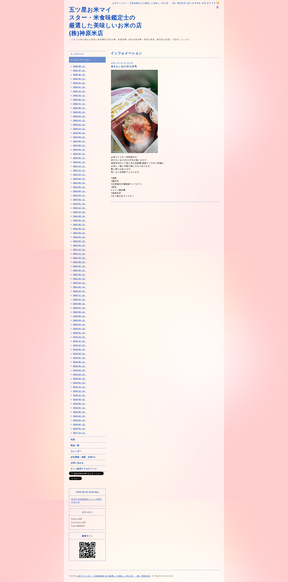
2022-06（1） (79, 225)
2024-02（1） (79, 158)
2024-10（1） (79, 129)
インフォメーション (80, 60)
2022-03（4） (79, 237)
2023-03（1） (79, 195)
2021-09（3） (79, 262)
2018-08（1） (79, 404)
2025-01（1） (79, 125)
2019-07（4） (79, 358)
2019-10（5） (79, 345)
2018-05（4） (79, 412)
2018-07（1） (79, 408)
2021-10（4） (79, 258)
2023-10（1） (79, 175)
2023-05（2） (79, 187)
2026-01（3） (79, 87)
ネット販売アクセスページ (84, 469)
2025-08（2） (79, 100)
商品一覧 (75, 445)
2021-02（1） (79, 283)
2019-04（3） (79, 370)
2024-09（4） (79, 133)
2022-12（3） (79, 208)
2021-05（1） (79, 275)
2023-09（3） (79, 179)
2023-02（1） (79, 200)
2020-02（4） (79, 329)
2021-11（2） (79, 254)
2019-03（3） (79, 374)
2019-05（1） (79, 366)
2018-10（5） (79, 395)
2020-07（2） (79, 308)
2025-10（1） (79, 95)
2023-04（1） (79, 191)
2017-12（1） (79, 433)
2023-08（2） (79, 183)
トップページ (77, 54)
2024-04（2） (79, 150)
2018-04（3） (79, 416)
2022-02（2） (79, 241)
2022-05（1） (79, 229)
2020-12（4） (79, 291)
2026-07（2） (79, 70)
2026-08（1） (79, 66)
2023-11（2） (79, 170)
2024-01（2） (79, 162)
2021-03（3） (79, 279)
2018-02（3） (79, 424)
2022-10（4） (79, 212)
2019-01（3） (79, 383)
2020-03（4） (79, 324)
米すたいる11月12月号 (124, 66)
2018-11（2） (79, 391)
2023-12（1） (79, 166)
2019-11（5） (79, 341)
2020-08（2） (79, 304)
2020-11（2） (79, 295)
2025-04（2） (79, 116)
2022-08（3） (79, 220)
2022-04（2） (79, 233)
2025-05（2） (79, 112)
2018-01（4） (79, 429)
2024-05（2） (79, 145)
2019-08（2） (79, 354)
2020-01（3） (79, 333)
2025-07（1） (79, 104)
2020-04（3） (79, 320)
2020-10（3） (79, 299)
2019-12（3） (79, 337)
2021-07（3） (79, 266)
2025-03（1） (79, 120)
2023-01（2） (79, 204)
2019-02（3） (79, 379)
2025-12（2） (79, 91)
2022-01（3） (79, 245)
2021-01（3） (79, 287)
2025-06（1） (79, 108)
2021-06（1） (79, 270)
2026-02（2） (79, 83)
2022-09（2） (79, 216)
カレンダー (76, 451)
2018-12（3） (79, 387)
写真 (73, 439)
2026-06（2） (79, 75)
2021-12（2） (79, 250)
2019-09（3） (79, 349)
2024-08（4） (79, 137)
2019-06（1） (79, 362)
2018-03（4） (79, 420)
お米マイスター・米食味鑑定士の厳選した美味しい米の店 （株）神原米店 (113, 576)
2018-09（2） (79, 399)
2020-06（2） (79, 312)
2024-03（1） (79, 154)
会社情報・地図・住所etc (83, 457)
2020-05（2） (79, 316)
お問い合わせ (77, 463)
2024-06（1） (79, 141)
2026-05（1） (79, 79)
